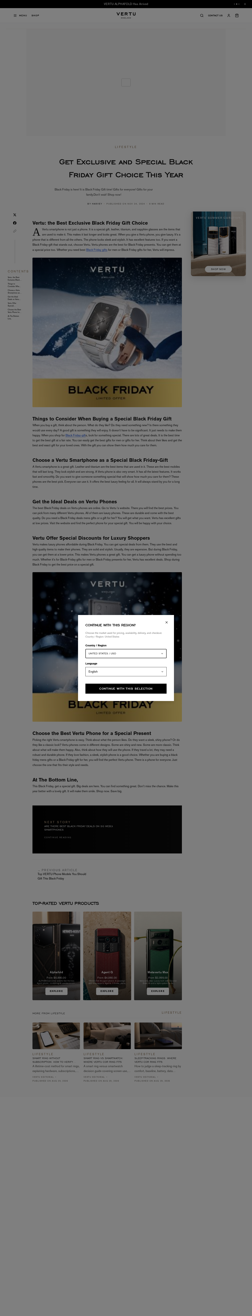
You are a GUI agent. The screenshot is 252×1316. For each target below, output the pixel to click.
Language (91, 664)
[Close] (166, 622)
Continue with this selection (126, 688)
